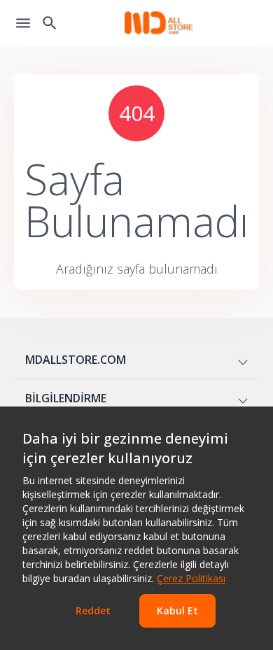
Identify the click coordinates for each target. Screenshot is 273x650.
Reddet (93, 610)
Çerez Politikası (191, 578)
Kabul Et (177, 610)
